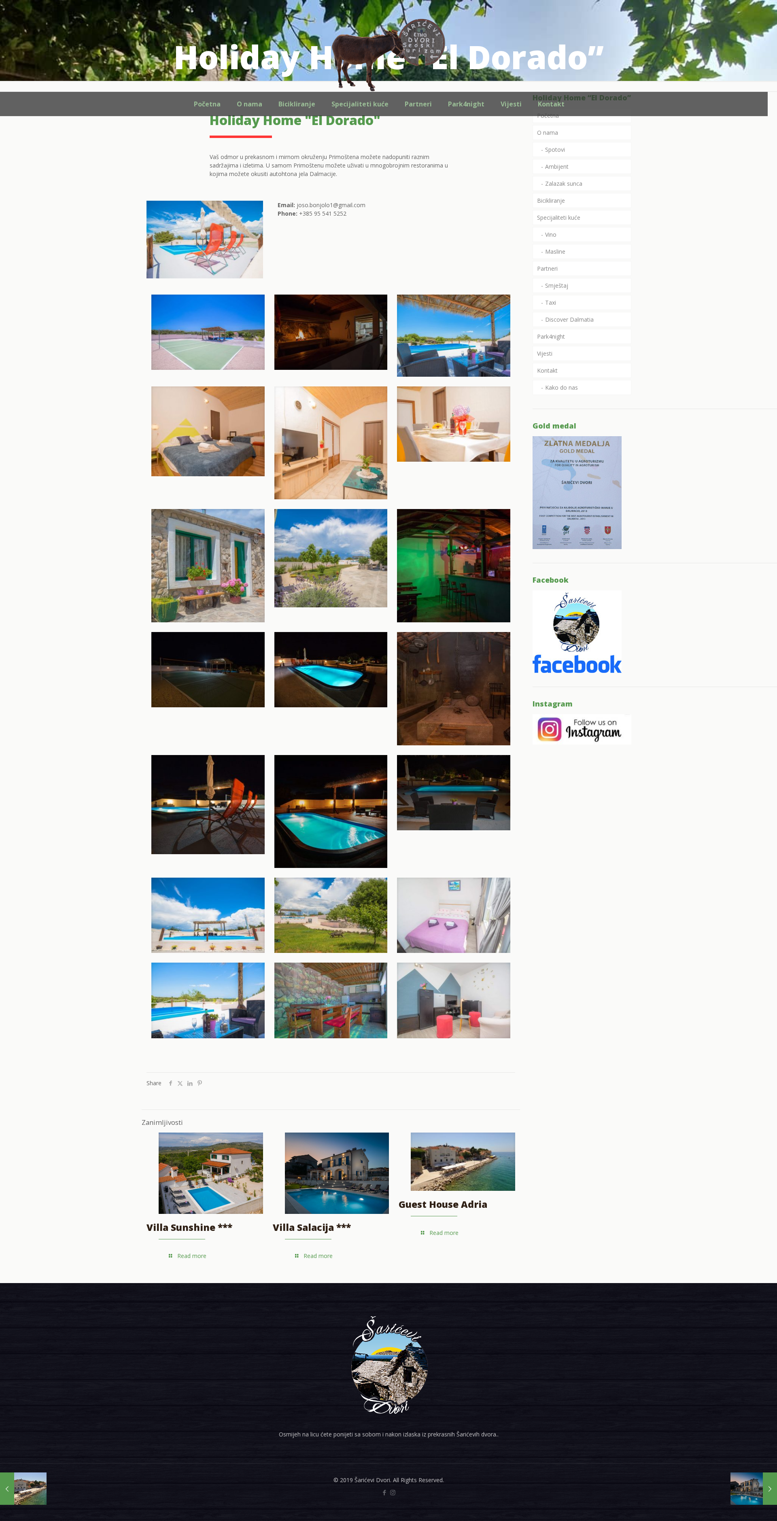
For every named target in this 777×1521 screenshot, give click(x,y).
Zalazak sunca (563, 183)
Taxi (550, 302)
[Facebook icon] (384, 1492)
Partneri (547, 268)
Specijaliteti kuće (558, 217)
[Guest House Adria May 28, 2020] (23, 1488)
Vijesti (544, 353)
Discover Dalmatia (569, 319)
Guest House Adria (443, 1204)
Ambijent (557, 166)
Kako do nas (561, 387)
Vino (550, 234)
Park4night (551, 336)
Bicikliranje (551, 200)
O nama (547, 132)
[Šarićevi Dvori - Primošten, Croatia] (388, 54)
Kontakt (547, 370)
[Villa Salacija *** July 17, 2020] (753, 1488)
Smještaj (556, 285)
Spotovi (555, 149)
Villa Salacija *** (312, 1227)
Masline (555, 251)
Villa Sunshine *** (189, 1227)
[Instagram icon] (393, 1492)
